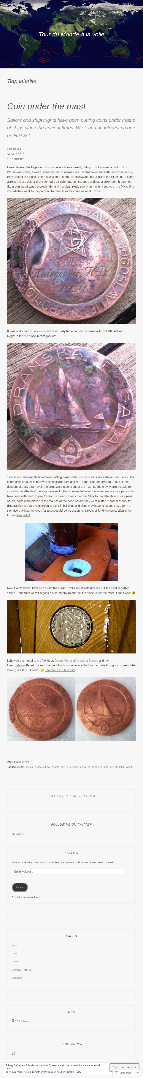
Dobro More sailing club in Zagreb (76, 660)
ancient (30, 767)
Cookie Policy (74, 1072)
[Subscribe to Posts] (13, 1021)
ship (106, 767)
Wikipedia (22, 515)
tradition (120, 767)
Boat (115, 4)
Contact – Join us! (122, 11)
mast (75, 767)
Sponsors (93, 11)
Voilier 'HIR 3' (15, 4)
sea (100, 767)
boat (21, 761)
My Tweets (18, 833)
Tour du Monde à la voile (71, 34)
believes (39, 767)
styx (111, 767)
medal (83, 767)
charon (55, 767)
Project (97, 4)
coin (63, 767)
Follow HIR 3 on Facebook (72, 796)
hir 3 (69, 767)
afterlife (20, 767)
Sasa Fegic (16, 154)
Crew (130, 4)
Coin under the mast (46, 106)
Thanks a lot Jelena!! (60, 670)
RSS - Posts (22, 1021)
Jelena (19, 665)
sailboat (92, 767)
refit (27, 761)
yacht (129, 767)
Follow (71, 853)
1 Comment (15, 159)
